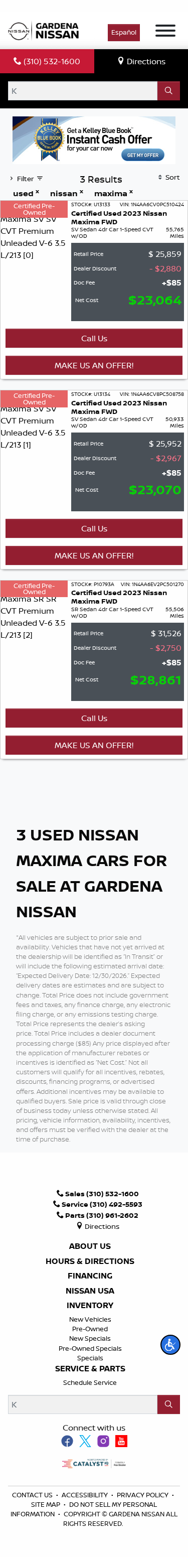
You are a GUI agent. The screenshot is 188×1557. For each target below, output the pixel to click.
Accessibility (85, 1494)
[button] (170, 1345)
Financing (90, 1276)
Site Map (46, 1504)
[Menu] (165, 32)
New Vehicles (90, 1319)
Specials (90, 1357)
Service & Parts (90, 1368)
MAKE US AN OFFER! (94, 365)
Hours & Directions (90, 1261)
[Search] (168, 90)
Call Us (94, 338)
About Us (90, 1246)
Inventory (90, 1305)
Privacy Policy (143, 1494)
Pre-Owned (90, 1328)
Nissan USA (90, 1291)
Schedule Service (90, 1382)
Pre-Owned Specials (90, 1348)
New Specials (90, 1338)
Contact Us (33, 1494)
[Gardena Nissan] (45, 29)
